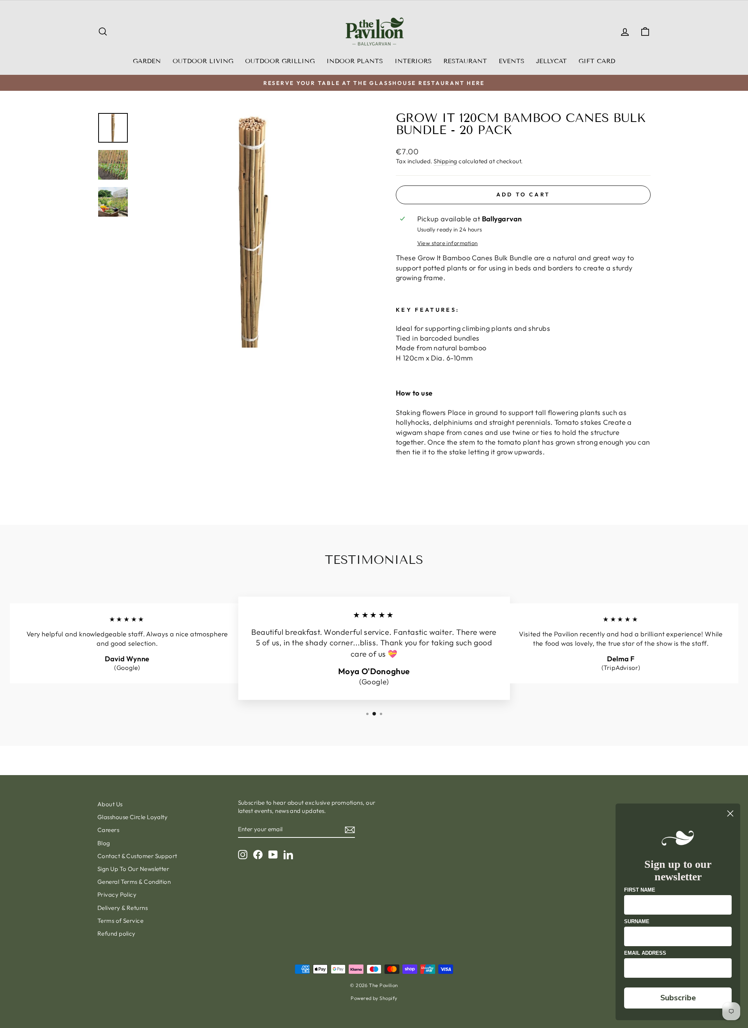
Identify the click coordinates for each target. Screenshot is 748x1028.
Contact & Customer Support (137, 856)
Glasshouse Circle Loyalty (132, 817)
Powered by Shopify (374, 998)
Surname (636, 921)
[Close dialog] (730, 813)
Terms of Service (120, 920)
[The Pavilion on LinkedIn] (288, 854)
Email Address (645, 953)
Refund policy (116, 933)
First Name (639, 890)
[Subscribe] (350, 829)
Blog (103, 843)
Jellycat (551, 61)
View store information (447, 243)
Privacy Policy (116, 894)
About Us (110, 804)
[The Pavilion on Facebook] (258, 854)
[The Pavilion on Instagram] (242, 854)
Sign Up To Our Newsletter (133, 869)
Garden (147, 61)
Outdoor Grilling (280, 61)
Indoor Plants (354, 61)
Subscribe (678, 998)
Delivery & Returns (122, 907)
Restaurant (465, 61)
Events (511, 61)
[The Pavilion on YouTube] (273, 854)
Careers (108, 830)
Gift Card (597, 61)
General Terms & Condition (134, 881)
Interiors (413, 61)
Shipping (445, 161)
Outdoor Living (203, 61)
